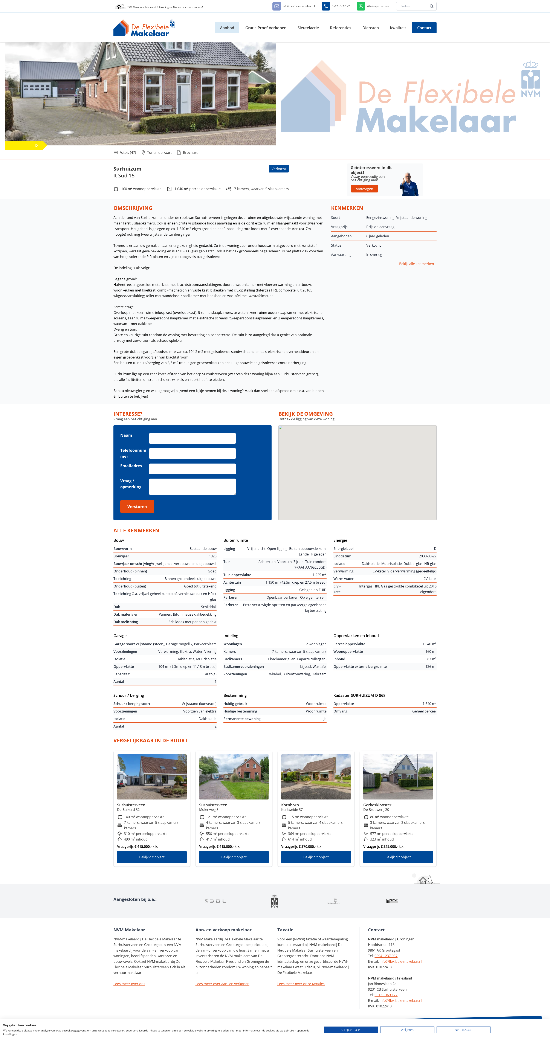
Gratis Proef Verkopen (265, 27)
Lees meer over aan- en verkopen (222, 983)
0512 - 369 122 (385, 995)
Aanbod (227, 27)
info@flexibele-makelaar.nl (401, 961)
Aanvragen (364, 188)
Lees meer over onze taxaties (301, 983)
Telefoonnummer (133, 453)
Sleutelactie (308, 27)
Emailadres (131, 465)
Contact (424, 27)
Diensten (370, 27)
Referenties (340, 27)
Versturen (137, 506)
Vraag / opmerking (130, 483)
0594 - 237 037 (385, 956)
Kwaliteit (398, 27)
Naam (126, 435)
